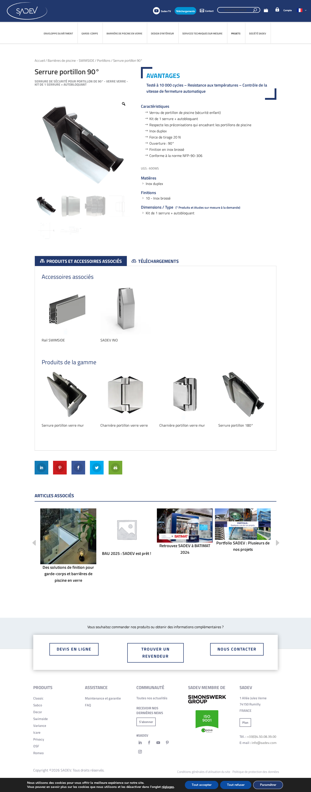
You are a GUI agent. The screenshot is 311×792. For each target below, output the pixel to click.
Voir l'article (68, 550)
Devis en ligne (74, 649)
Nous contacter (236, 649)
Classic (38, 698)
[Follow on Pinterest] (167, 742)
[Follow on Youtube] (158, 742)
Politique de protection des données (255, 771)
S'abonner (146, 721)
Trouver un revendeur (155, 652)
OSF (36, 746)
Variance (39, 725)
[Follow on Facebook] (149, 742)
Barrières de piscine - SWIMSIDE (71, 60)
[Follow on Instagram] (140, 751)
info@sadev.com (264, 742)
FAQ (88, 705)
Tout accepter (202, 785)
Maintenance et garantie (103, 698)
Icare (37, 732)
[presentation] (30, 543)
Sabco (37, 705)
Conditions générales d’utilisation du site (203, 771)
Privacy (38, 739)
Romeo (38, 753)
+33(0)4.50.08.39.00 (261, 736)
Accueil (40, 60)
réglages (168, 787)
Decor (37, 712)
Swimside (40, 718)
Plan (245, 722)
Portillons (103, 60)
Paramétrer (268, 785)
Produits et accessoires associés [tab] (84, 261)
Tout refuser (236, 785)
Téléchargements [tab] (158, 261)
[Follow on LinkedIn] (140, 742)
